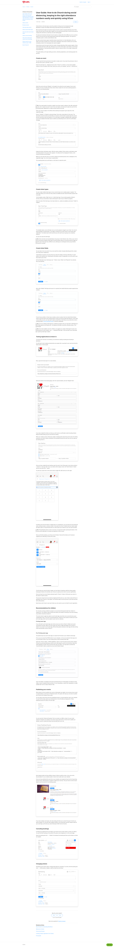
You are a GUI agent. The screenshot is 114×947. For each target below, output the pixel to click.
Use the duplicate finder (48, 321)
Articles (27, 6)
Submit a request (83, 2)
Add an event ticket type (28, 29)
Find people (38, 935)
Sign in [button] (89, 2)
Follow (76, 21)
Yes (54, 915)
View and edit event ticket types (28, 32)
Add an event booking (27, 35)
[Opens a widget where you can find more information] (109, 944)
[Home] (26, 2)
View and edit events (27, 27)
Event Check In (26, 45)
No (60, 915)
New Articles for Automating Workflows (44, 926)
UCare (24, 6)
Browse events (26, 25)
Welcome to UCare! (40, 929)
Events (32, 6)
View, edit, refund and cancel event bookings (27, 38)
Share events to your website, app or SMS (27, 42)
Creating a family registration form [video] (45, 933)
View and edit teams (40, 931)
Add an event (25, 22)
